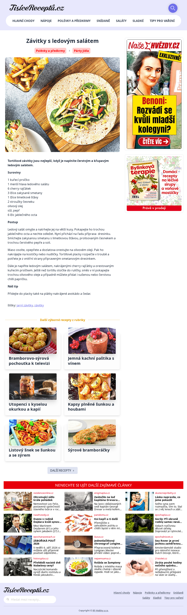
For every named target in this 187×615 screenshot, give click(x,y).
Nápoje (46, 21)
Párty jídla (81, 51)
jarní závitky (25, 305)
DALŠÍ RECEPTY (60, 470)
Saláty (121, 21)
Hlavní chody (23, 21)
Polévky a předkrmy (74, 21)
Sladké (138, 21)
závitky (39, 305)
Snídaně (103, 21)
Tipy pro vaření (162, 21)
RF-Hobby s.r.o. (100, 610)
